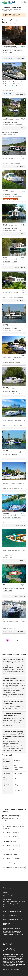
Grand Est (19, 9)
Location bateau (9, 9)
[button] (16, 154)
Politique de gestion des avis (10, 904)
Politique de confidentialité (9, 894)
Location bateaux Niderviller (11, 845)
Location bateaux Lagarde (10, 863)
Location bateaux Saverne (10, 850)
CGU (4, 897)
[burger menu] (22, 2)
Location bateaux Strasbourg (11, 832)
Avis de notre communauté (10, 915)
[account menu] (24, 2)
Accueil (3, 9)
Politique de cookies (8, 895)
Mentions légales (7, 899)
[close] (24, 15)
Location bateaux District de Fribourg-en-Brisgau (13, 827)
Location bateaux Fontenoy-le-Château (14, 867)
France (14, 9)
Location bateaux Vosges (10, 854)
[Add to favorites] (24, 63)
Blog (4, 906)
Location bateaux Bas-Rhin (10, 837)
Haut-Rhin (4, 10)
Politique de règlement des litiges (11, 903)
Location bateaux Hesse (9, 841)
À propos (5, 892)
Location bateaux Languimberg (11, 858)
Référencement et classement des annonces (14, 901)
